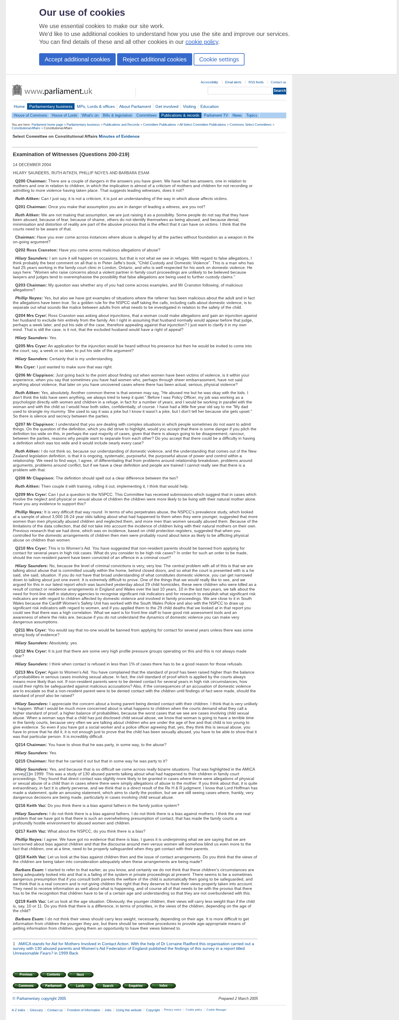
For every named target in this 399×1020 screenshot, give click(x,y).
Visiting (189, 106)
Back (73, 953)
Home (19, 106)
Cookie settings (219, 59)
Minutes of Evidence (119, 136)
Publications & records (180, 115)
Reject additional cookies (155, 59)
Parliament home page (47, 124)
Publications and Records (121, 124)
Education (209, 106)
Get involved (166, 106)
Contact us (278, 82)
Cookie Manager (216, 1009)
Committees (146, 115)
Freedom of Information (83, 1010)
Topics (251, 115)
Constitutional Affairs (26, 128)
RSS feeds (256, 82)
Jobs (108, 1010)
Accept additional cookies (77, 59)
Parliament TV (216, 115)
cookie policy (201, 42)
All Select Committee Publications (202, 124)
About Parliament (135, 106)
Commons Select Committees (251, 124)
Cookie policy (194, 1009)
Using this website (129, 1010)
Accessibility (209, 82)
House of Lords (64, 115)
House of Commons (30, 115)
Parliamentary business (50, 106)
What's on (90, 115)
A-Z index (18, 1010)
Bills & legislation (117, 115)
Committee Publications (159, 124)
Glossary (36, 1010)
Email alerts (233, 82)
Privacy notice (172, 1009)
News (237, 115)
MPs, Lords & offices (96, 106)
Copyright (153, 1010)
